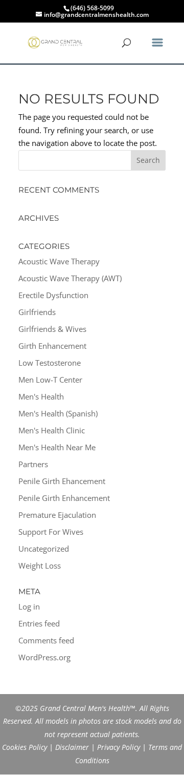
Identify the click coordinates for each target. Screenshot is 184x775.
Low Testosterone (49, 363)
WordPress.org (44, 657)
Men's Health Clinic (51, 430)
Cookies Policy (24, 747)
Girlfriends (37, 312)
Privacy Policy (118, 747)
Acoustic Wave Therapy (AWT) (70, 278)
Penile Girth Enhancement (64, 498)
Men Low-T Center (50, 379)
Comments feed (46, 640)
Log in (29, 606)
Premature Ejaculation (57, 515)
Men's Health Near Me (57, 447)
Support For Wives (50, 532)
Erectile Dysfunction (53, 295)
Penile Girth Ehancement (61, 481)
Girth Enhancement (52, 346)
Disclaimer (72, 747)
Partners (33, 464)
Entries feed (39, 623)
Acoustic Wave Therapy (59, 261)
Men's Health (41, 396)
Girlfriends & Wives (52, 329)
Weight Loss (39, 565)
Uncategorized (43, 548)
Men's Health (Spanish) (58, 413)
